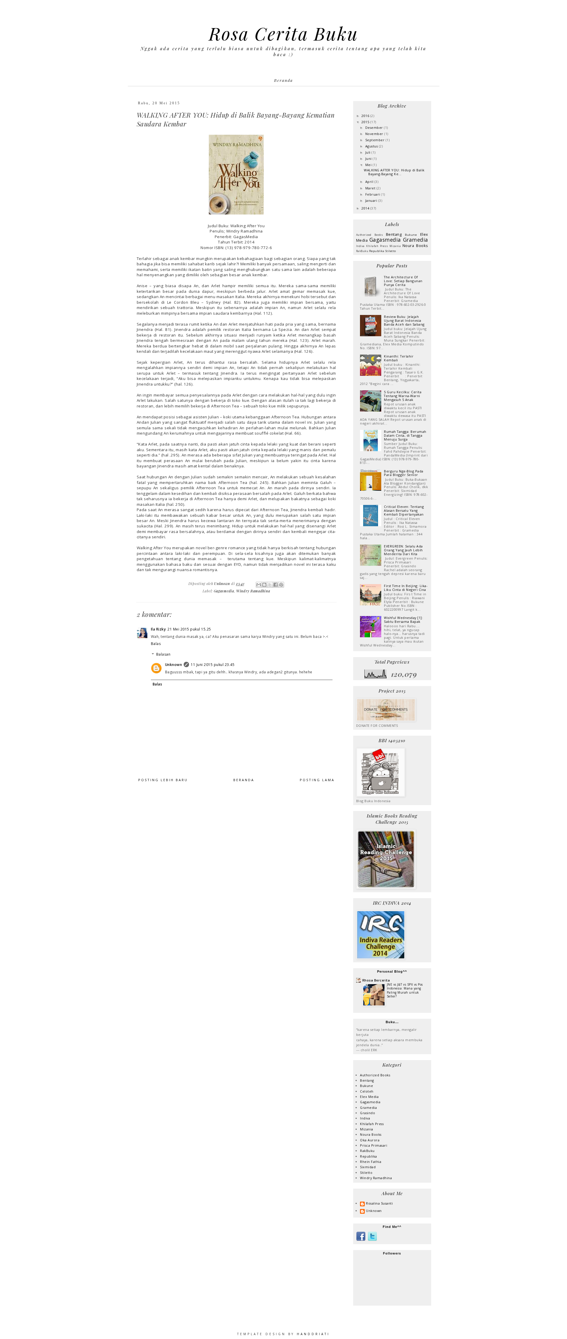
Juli (368, 152)
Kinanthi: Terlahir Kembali (398, 358)
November (374, 133)
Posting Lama (317, 780)
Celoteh (367, 1091)
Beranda (283, 80)
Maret (371, 188)
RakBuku (362, 251)
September (375, 140)
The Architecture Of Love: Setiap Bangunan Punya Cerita (403, 281)
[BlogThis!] (264, 585)
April (369, 181)
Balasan (163, 654)
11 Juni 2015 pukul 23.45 (212, 664)
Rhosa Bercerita (376, 980)
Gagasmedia (224, 591)
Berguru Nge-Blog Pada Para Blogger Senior (403, 473)
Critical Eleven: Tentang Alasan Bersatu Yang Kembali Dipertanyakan (404, 510)
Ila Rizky (158, 629)
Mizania (395, 246)
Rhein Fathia (370, 1161)
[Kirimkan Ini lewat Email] (259, 585)
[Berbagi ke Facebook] (275, 585)
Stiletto (390, 251)
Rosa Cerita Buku (284, 33)
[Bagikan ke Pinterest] (281, 585)
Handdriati (312, 1334)
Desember (374, 127)
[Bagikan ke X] (270, 585)
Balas (156, 643)
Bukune (411, 235)
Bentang (394, 234)
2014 (365, 208)
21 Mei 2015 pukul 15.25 (189, 629)
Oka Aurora (369, 1140)
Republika (376, 251)
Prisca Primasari (373, 1145)
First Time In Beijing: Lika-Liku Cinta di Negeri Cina (405, 588)
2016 (365, 115)
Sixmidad (368, 1167)
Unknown (173, 664)
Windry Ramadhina (253, 591)
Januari (371, 200)
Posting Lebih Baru (163, 780)
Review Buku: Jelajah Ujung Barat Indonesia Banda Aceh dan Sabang (404, 320)
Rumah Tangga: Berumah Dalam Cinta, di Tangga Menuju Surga (405, 435)
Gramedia (415, 239)
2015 (365, 122)
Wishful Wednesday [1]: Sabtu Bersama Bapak (403, 619)
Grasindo (367, 1113)
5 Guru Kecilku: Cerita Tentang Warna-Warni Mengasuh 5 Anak (402, 396)
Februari (373, 194)
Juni (369, 158)
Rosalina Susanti (379, 1203)
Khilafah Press (377, 246)
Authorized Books (369, 235)
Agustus (372, 146)
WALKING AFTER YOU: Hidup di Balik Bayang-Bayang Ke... (394, 172)
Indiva (360, 246)
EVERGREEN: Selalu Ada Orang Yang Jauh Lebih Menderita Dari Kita (403, 550)
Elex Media (369, 1096)
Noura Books (415, 245)
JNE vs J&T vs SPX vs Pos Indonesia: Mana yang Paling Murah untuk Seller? (405, 990)
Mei (369, 164)
